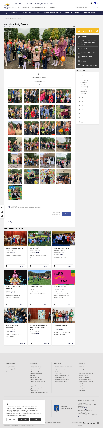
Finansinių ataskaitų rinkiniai (61, 368)
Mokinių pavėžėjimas (36, 385)
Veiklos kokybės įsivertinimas (62, 379)
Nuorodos (81, 366)
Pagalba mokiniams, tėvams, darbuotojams (38, 389)
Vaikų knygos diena (60, 287)
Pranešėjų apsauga (83, 375)
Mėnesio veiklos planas (88, 52)
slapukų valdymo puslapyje (19, 415)
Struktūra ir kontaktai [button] (72, 13)
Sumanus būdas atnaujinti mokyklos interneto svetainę (76, 424)
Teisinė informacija (83, 388)
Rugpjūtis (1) (84, 80)
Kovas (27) (83, 89)
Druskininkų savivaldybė (66, 408)
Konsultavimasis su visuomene (86, 371)
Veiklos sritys (16, 7)
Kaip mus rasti (11, 371)
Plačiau (21, 266)
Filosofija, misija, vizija (13, 368)
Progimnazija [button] (15, 13)
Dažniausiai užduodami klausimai (86, 373)
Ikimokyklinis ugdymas (36, 366)
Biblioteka (33, 375)
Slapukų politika (82, 383)
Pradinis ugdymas (35, 369)
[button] (88, 3)
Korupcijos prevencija (84, 385)
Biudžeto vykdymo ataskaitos (62, 375)
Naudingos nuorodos (84, 377)
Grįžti (11, 222)
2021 (82, 114)
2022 (82, 110)
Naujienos (12, 18)
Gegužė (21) (84, 84)
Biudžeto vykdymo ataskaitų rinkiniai (63, 366)
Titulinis (6, 18)
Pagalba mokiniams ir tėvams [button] (52, 13)
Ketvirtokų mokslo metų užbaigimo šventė (61, 249)
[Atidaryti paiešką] (97, 7)
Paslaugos (25, 7)
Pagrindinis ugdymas (36, 371)
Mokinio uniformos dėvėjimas (38, 381)
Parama (84, 61)
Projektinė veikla (87, 57)
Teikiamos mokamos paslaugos (38, 386)
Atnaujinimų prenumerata (89, 65)
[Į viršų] (98, 423)
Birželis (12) (84, 82)
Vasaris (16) (84, 91)
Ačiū (66, 213)
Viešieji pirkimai (58, 373)
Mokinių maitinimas (35, 383)
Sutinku (36, 419)
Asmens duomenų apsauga (85, 369)
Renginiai (19, 18)
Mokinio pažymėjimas (36, 379)
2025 (82, 98)
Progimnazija (53, 7)
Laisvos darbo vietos (84, 368)
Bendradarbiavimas (12, 369)
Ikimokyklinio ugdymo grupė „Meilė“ (39, 392)
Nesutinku (24, 419)
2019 (82, 122)
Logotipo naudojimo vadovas (86, 381)
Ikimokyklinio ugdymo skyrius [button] (31, 13)
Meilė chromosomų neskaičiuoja (12, 326)
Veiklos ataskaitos (59, 377)
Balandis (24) (84, 86)
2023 (82, 106)
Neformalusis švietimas (36, 373)
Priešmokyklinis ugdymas (37, 368)
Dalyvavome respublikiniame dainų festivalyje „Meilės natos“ (38, 327)
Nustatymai (12, 419)
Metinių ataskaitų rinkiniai (61, 381)
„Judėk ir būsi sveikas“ (37, 287)
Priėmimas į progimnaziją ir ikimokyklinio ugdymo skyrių (89, 42)
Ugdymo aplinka (11, 366)
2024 (82, 102)
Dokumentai (85, 36)
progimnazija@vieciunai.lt (86, 409)
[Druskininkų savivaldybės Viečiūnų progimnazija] (7, 5)
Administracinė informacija (39, 7)
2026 (82, 75)
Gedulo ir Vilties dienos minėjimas (13, 287)
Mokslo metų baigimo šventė (15, 248)
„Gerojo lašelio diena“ (60, 325)
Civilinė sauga (82, 386)
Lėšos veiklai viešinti (60, 369)
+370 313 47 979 (83, 407)
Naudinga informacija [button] (88, 13)
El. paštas (84, 48)
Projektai (57, 371)
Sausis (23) (84, 93)
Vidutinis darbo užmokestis (61, 385)
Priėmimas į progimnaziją (85, 379)
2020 (82, 118)
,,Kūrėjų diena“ (34, 248)
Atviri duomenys (82, 390)
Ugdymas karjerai (35, 377)
